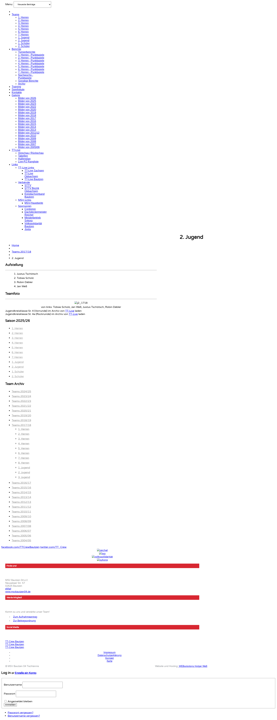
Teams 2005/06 (21, 535)
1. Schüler (24, 43)
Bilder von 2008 (27, 141)
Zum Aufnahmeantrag (25, 617)
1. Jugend (23, 37)
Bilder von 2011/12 (28, 132)
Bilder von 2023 (27, 104)
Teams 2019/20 (21, 415)
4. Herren (23, 26)
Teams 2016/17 (21, 482)
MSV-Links (24, 200)
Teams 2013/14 (21, 497)
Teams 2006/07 (21, 531)
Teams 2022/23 (21, 401)
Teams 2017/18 (21, 251)
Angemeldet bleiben (20, 701)
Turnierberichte (26, 52)
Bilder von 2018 (27, 115)
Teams (15, 14)
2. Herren (23, 20)
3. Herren (23, 23)
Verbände (24, 182)
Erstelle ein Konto (25, 673)
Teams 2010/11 (21, 511)
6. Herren (23, 31)
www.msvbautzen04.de (17, 591)
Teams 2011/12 (21, 506)
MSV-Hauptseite (34, 203)
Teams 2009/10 (21, 516)
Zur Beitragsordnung (24, 620)
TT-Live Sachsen (34, 170)
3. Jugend (24, 477)
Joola (28, 229)
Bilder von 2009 (27, 138)
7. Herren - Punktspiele (31, 72)
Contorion (30, 209)
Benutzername (13, 684)
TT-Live (16, 150)
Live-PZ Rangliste (28, 161)
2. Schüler (24, 46)
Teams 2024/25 (21, 391)
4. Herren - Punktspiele (31, 63)
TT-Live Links (26, 167)
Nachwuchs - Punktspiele (25, 76)
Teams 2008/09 (21, 521)
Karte (109, 661)
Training (16, 86)
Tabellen (23, 155)
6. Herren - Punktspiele (31, 69)
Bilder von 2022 (27, 106)
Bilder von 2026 (27, 98)
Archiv (21, 83)
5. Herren (23, 29)
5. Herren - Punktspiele (31, 66)
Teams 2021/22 (21, 406)
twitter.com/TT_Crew (53, 547)
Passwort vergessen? (20, 712)
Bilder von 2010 (27, 135)
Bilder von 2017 (27, 118)
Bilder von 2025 (27, 101)
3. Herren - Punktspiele (31, 60)
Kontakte (17, 92)
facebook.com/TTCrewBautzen (20, 547)
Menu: (9, 4)
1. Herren (23, 17)
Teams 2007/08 (21, 526)
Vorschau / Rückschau (31, 153)
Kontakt (109, 658)
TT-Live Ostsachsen (31, 175)
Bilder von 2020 (27, 109)
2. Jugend (23, 40)
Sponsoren (24, 206)
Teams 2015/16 (21, 487)
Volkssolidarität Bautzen (33, 225)
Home (15, 245)
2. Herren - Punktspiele (31, 57)
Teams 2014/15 (21, 492)
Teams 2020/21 (21, 410)
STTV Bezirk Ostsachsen (32, 189)
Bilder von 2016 (27, 121)
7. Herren (23, 34)
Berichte (16, 49)
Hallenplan (24, 158)
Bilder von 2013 (27, 130)
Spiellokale (18, 89)
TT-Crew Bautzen (14, 641)
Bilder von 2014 (27, 127)
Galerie (16, 95)
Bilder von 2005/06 (29, 147)
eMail (8, 588)
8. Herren (23, 462)
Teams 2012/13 (21, 502)
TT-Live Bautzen (34, 179)
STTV (28, 185)
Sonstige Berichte (28, 80)
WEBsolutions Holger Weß (192, 666)
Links (15, 164)
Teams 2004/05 (21, 540)
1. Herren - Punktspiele (31, 55)
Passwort (9, 693)
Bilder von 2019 (27, 112)
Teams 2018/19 (21, 420)
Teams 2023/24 (21, 396)
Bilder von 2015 (27, 124)
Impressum (110, 652)
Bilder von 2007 (27, 144)
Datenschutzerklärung (110, 655)
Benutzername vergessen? (24, 715)
